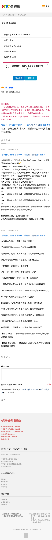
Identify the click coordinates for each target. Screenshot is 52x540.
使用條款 (4, 484)
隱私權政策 (4, 482)
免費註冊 (30, 78)
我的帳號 (4, 499)
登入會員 (18, 78)
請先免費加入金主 (30, 389)
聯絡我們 (4, 504)
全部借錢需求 (12, 15)
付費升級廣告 (5, 502)
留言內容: (5, 366)
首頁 (3, 15)
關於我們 (4, 479)
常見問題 (4, 487)
